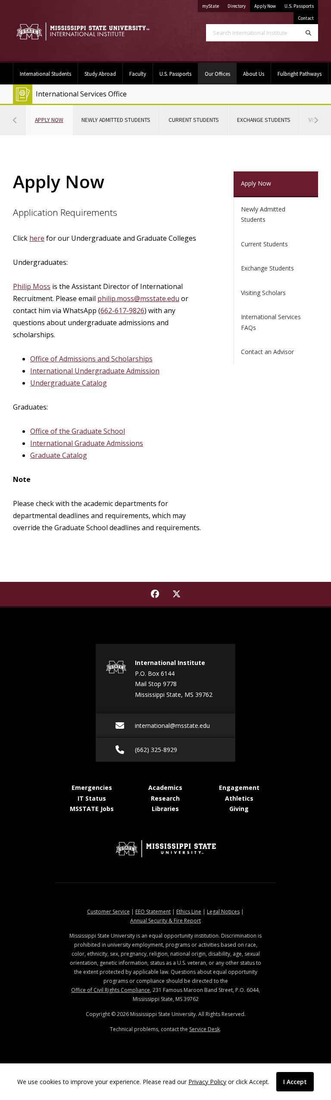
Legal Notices (223, 911)
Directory (239, 6)
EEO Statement (153, 911)
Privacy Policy (207, 1082)
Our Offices (221, 73)
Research (165, 798)
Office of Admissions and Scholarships (91, 359)
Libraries (165, 809)
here (36, 238)
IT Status (92, 798)
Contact (306, 18)
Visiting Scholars (263, 293)
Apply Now (265, 6)
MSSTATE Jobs (92, 809)
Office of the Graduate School (77, 431)
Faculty (137, 73)
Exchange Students (263, 120)
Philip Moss (31, 286)
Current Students (194, 120)
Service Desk (204, 1029)
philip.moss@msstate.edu (138, 298)
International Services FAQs (271, 322)
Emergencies (92, 787)
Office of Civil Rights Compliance (110, 990)
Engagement (239, 787)
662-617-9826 (122, 310)
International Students (45, 73)
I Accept (295, 1082)
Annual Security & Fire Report (165, 920)
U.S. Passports (299, 6)
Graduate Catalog (58, 455)
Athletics (239, 798)
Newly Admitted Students (115, 120)
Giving (239, 809)
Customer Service (108, 911)
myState (212, 6)
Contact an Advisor (267, 352)
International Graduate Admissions (86, 443)
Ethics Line (188, 911)
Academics (165, 787)
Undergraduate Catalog (68, 383)
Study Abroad (100, 73)
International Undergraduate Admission (94, 371)
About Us (253, 73)
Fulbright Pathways (300, 73)
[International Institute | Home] (83, 32)
